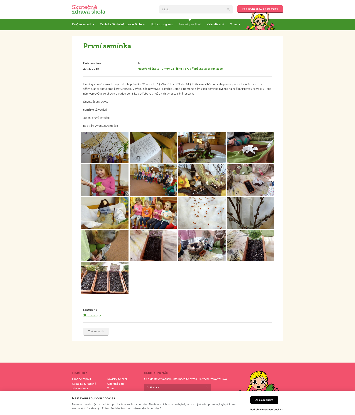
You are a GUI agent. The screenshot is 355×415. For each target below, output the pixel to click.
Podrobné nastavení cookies (266, 409)
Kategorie (90, 310)
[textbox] (196, 9)
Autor (142, 63)
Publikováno (92, 63)
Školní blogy (92, 315)
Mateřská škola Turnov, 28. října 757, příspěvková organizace (180, 69)
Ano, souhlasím (264, 399)
